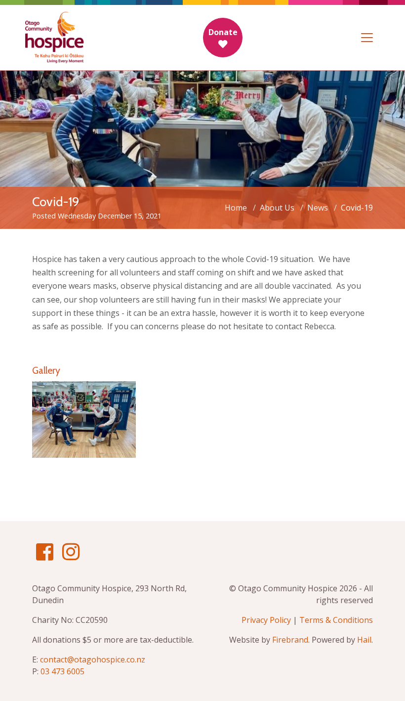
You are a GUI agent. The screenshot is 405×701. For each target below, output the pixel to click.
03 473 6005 (62, 671)
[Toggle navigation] (367, 37)
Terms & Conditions (336, 619)
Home (236, 207)
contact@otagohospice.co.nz (92, 659)
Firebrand (290, 639)
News (317, 207)
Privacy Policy (266, 619)
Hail (364, 639)
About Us (277, 207)
